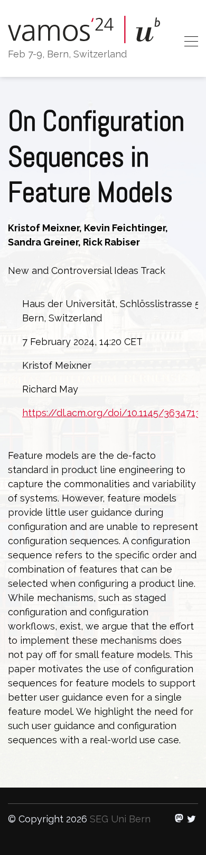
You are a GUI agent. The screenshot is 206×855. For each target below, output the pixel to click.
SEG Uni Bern (120, 818)
